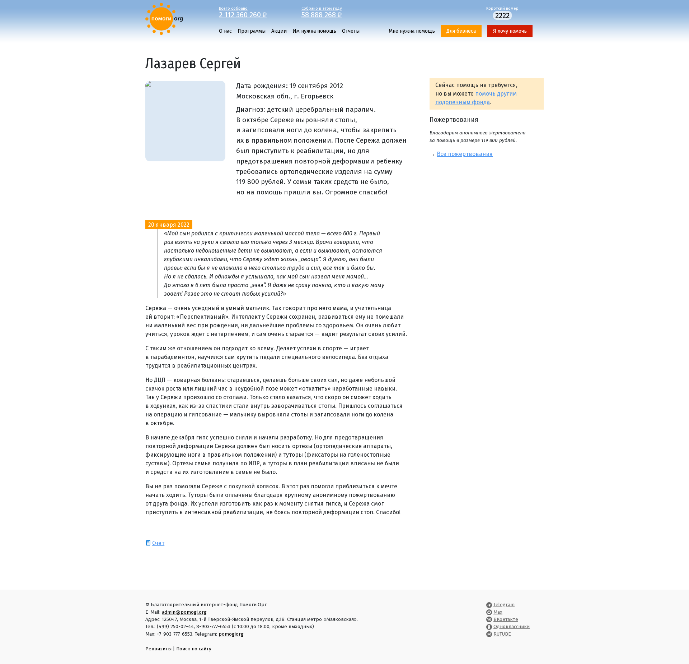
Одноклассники (511, 626)
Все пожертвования (465, 154)
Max (497, 612)
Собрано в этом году (321, 12)
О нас (225, 31)
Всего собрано (243, 12)
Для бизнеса (461, 31)
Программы (252, 31)
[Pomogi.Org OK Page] (489, 626)
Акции (279, 31)
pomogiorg (231, 634)
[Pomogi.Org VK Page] (489, 619)
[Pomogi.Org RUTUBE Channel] (489, 634)
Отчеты (351, 31)
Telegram (504, 604)
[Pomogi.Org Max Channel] (489, 612)
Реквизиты (158, 649)
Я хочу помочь (510, 31)
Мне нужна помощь (412, 31)
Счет (158, 543)
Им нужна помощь (314, 31)
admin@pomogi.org (184, 612)
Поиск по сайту (193, 649)
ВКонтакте (505, 619)
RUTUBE (502, 634)
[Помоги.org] (164, 18)
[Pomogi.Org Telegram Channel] (489, 604)
